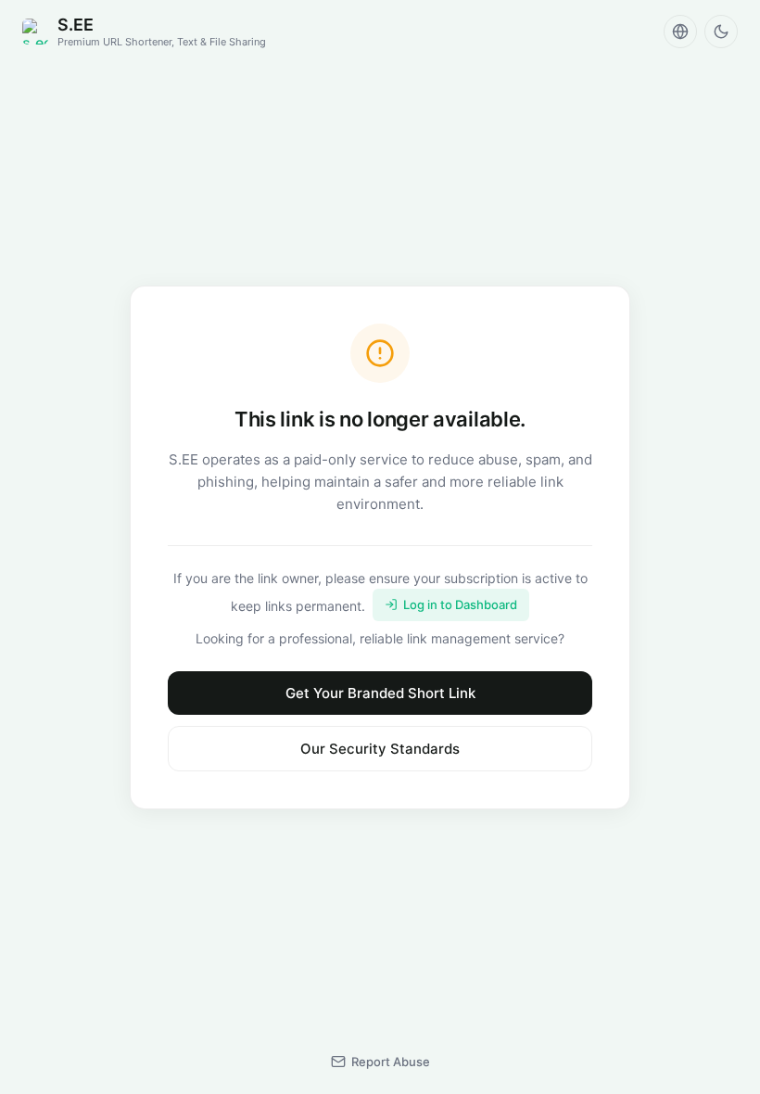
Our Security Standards (380, 748)
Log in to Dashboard (460, 604)
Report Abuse (390, 1061)
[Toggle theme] (721, 31)
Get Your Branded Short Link (380, 693)
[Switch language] (680, 31)
